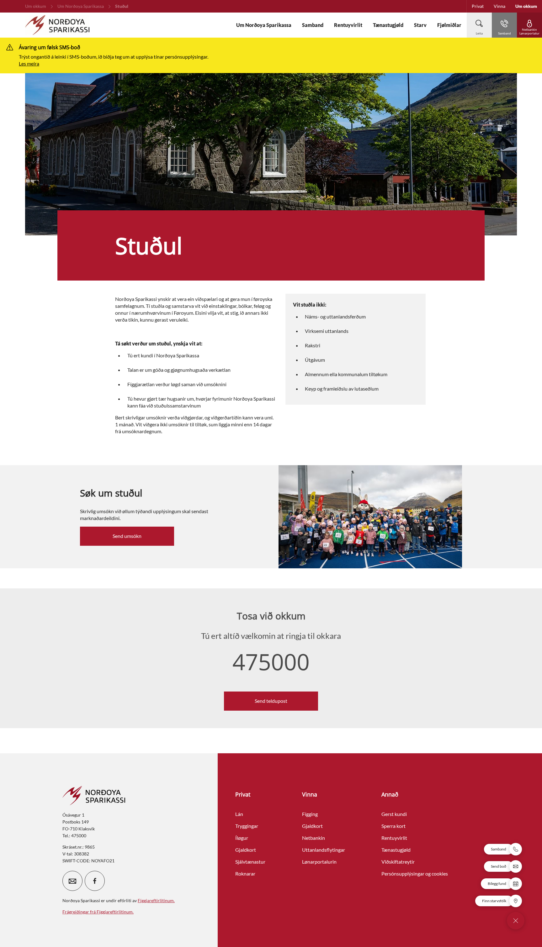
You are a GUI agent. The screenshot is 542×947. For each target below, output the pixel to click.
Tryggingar (246, 826)
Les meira (29, 63)
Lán (239, 814)
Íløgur (241, 838)
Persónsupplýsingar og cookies (414, 873)
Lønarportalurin (319, 862)
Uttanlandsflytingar (323, 850)
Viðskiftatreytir (398, 862)
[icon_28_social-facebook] (95, 881)
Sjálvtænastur (250, 862)
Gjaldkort (245, 850)
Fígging (310, 814)
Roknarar (245, 873)
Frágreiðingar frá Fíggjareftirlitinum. (98, 911)
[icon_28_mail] (72, 881)
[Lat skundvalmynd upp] (515, 920)
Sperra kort (393, 826)
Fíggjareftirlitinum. (156, 900)
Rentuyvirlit (394, 838)
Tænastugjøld (396, 850)
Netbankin (313, 838)
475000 (271, 661)
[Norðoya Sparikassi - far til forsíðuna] (57, 25)
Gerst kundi (394, 814)
